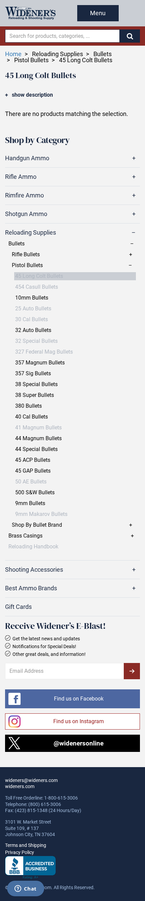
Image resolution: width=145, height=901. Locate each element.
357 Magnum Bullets (40, 363)
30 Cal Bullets (31, 319)
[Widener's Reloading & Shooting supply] (30, 13)
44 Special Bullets (36, 449)
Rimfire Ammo (24, 195)
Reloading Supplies (30, 232)
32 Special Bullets (36, 341)
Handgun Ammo (27, 158)
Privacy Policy (19, 852)
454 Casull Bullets (36, 287)
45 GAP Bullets (33, 471)
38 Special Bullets (36, 384)
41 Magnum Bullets (38, 428)
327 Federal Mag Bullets (44, 352)
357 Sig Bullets (33, 374)
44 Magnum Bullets (38, 438)
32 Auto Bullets (33, 330)
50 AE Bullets (31, 482)
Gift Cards (18, 606)
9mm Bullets (30, 503)
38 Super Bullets (34, 395)
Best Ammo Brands (31, 588)
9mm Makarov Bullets (41, 514)
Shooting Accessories (34, 569)
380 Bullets (28, 406)
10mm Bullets (31, 298)
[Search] (130, 36)
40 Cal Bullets (31, 417)
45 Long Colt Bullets (39, 276)
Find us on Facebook (79, 698)
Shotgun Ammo (26, 214)
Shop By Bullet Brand (37, 525)
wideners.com (19, 786)
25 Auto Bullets (33, 309)
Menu (98, 13)
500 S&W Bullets (35, 493)
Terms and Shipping (25, 845)
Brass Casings (25, 536)
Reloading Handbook (33, 547)
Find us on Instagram (78, 721)
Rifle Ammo (20, 176)
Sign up (132, 671)
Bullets (16, 244)
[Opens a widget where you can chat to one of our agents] (25, 889)
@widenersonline (79, 743)
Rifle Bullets (26, 255)
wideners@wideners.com (31, 780)
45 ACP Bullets (32, 460)
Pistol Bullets (27, 265)
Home (13, 53)
